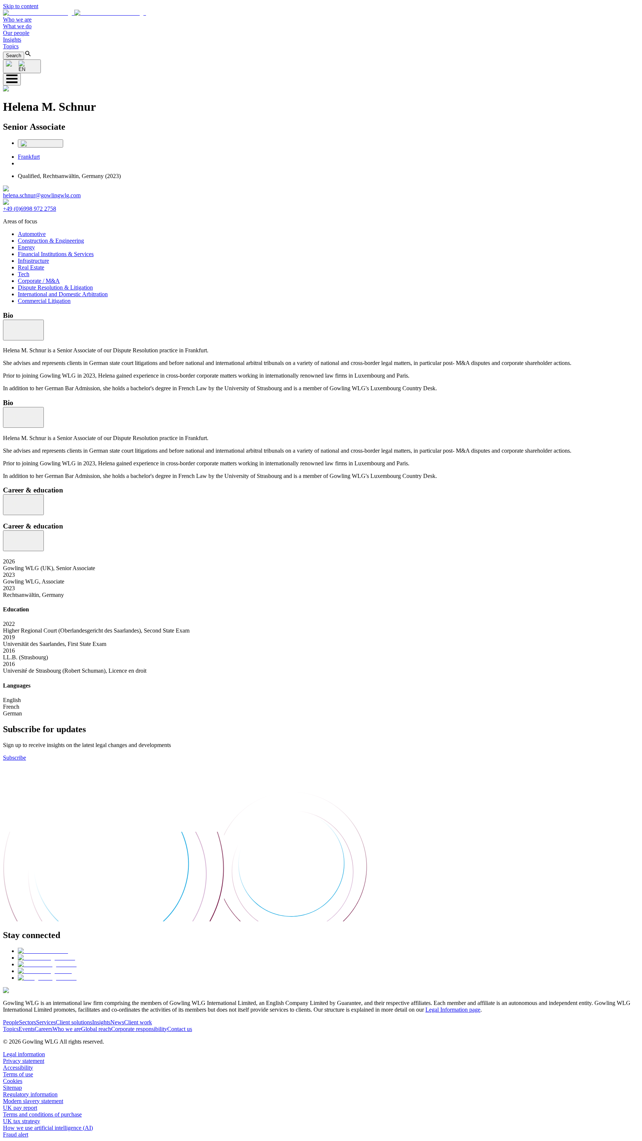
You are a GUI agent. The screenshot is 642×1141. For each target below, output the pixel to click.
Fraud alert (15, 1134)
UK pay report (20, 1108)
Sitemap (12, 1088)
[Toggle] (23, 330)
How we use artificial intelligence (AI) (48, 1128)
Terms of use (18, 1074)
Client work (138, 1022)
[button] (74, 13)
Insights (12, 39)
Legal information (24, 1054)
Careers (43, 1029)
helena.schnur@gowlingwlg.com (42, 195)
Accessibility (18, 1067)
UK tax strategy (21, 1121)
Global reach (96, 1029)
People (11, 1022)
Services (46, 1022)
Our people (16, 33)
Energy (26, 247)
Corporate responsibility (139, 1029)
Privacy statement (23, 1061)
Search (13, 55)
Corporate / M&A (39, 281)
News (117, 1022)
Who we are (17, 19)
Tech (23, 274)
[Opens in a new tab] (43, 951)
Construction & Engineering (51, 240)
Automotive (32, 234)
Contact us (179, 1029)
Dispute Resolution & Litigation (55, 287)
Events (27, 1029)
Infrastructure (33, 261)
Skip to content (20, 6)
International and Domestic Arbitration (63, 294)
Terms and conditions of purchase (42, 1114)
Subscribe (14, 757)
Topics (11, 46)
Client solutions (74, 1022)
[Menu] (12, 79)
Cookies (12, 1081)
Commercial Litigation (44, 301)
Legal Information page (452, 1009)
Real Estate (31, 267)
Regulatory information (30, 1094)
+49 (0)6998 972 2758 (29, 209)
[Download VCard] (40, 143)
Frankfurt (29, 156)
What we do (17, 26)
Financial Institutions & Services (56, 254)
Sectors (27, 1022)
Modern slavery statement (33, 1101)
